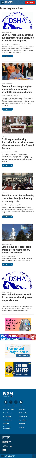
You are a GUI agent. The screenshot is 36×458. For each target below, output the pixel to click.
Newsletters (22, 409)
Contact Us (21, 427)
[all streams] (34, 456)
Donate (30, 2)
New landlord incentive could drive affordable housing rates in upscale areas (17, 297)
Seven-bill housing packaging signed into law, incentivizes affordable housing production (17, 89)
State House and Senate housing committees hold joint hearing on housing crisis (18, 198)
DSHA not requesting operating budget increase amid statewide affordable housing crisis (18, 37)
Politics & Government (7, 32)
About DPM (6, 423)
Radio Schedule (23, 416)
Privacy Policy (21, 406)
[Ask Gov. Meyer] (18, 369)
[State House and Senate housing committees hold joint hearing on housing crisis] (17, 181)
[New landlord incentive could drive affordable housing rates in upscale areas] (17, 280)
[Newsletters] (18, 351)
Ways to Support (23, 420)
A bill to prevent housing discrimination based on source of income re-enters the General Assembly (18, 143)
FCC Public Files (7, 416)
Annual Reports (7, 420)
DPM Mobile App (23, 413)
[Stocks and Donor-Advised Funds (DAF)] (18, 324)
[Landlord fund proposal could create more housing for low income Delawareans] (17, 232)
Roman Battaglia (6, 256)
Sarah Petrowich (6, 44)
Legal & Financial (7, 413)
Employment (22, 423)
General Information (8, 409)
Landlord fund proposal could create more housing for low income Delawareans (16, 249)
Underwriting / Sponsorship (7, 427)
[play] (3, 456)
